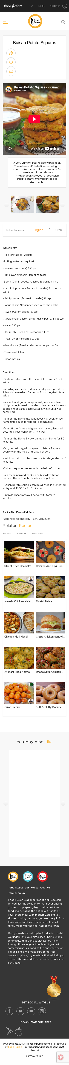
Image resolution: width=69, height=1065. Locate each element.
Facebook (9, 1011)
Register (55, 6)
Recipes (19, 888)
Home (11, 888)
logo (35, 21)
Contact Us (31, 888)
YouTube (31, 1011)
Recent (7, 533)
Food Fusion (13, 876)
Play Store (9, 1031)
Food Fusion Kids (42, 876)
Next (62, 205)
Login (41, 6)
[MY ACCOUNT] (64, 6)
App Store (18, 1031)
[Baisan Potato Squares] (22, 206)
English (38, 230)
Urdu (58, 230)
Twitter (20, 1011)
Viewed (21, 533)
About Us (45, 888)
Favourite (37, 533)
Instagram (42, 1011)
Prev (6, 205)
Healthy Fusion (28, 876)
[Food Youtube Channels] (54, 988)
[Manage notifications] (61, 1057)
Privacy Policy (17, 893)
